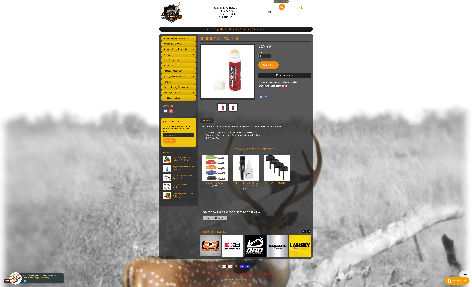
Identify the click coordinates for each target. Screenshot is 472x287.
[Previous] (304, 231)
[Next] (309, 231)
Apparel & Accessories (180, 44)
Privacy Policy (240, 273)
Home (208, 29)
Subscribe (169, 140)
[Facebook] (165, 111)
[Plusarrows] (171, 12)
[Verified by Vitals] (25, 281)
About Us (233, 29)
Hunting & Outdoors (180, 93)
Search (199, 273)
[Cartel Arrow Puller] (215, 168)
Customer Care (259, 29)
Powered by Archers (236, 282)
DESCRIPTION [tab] (207, 120)
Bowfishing (168, 65)
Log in (277, 1)
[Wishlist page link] (269, 12)
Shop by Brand (220, 29)
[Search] (282, 7)
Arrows (180, 55)
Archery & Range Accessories (180, 50)
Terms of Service (224, 273)
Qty (260, 52)
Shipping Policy (269, 273)
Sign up (285, 1)
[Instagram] (171, 111)
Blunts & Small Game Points (175, 38)
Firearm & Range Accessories (176, 87)
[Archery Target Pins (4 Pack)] (277, 168)
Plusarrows (235, 280)
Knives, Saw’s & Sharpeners (180, 77)
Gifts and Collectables (180, 71)
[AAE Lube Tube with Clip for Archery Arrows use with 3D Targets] (246, 168)
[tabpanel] (255, 133)
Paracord (167, 81)
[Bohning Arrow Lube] (222, 107)
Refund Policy (254, 273)
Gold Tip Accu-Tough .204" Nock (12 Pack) (38, 278)
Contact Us (244, 29)
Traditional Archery (172, 98)
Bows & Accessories (180, 60)
